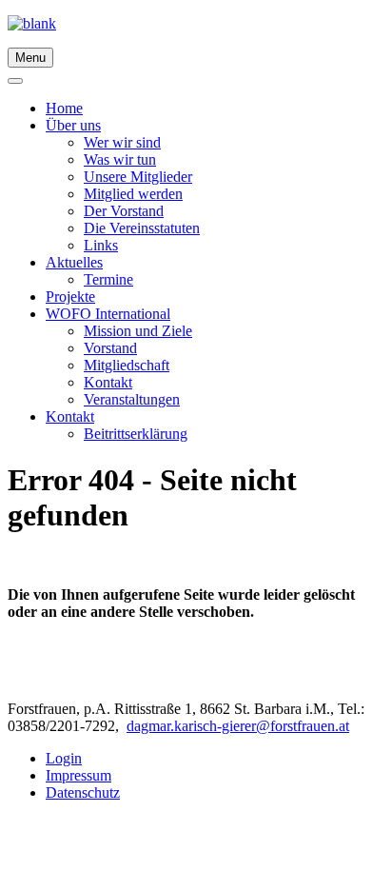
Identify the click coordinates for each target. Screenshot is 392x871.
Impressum (78, 775)
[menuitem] (64, 108)
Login (64, 758)
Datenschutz (83, 792)
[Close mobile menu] (15, 81)
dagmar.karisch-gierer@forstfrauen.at (238, 726)
